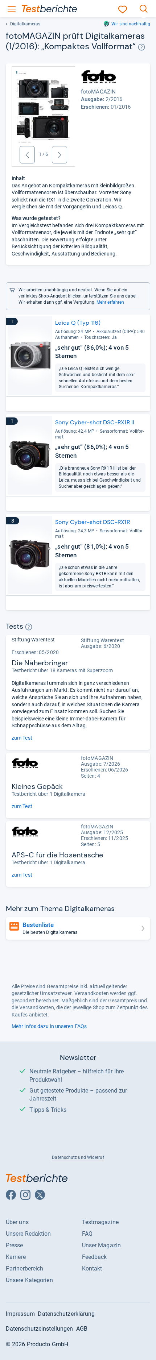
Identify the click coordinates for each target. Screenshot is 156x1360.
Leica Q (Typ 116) (77, 322)
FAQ (87, 1233)
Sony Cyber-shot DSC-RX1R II (94, 422)
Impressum (20, 1313)
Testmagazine (100, 1222)
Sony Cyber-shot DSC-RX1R (92, 522)
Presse (14, 1245)
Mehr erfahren (110, 302)
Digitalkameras (25, 23)
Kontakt (92, 1268)
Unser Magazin (101, 1245)
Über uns (17, 1222)
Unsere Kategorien (29, 1280)
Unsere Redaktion (28, 1233)
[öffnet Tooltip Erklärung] (142, 47)
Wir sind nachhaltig (130, 23)
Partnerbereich (24, 1268)
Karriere (16, 1256)
